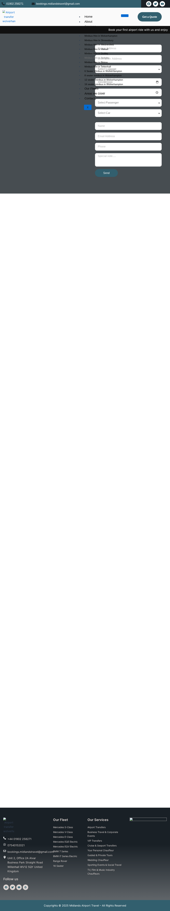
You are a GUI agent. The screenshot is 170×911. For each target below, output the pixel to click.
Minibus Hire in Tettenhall (98, 66)
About (88, 21)
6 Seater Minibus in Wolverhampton (103, 71)
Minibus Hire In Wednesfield (99, 44)
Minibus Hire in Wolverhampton (101, 35)
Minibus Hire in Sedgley (97, 57)
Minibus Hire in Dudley (96, 53)
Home (88, 16)
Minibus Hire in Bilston (96, 62)
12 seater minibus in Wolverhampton (104, 79)
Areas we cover (95, 93)
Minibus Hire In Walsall (96, 49)
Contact (90, 98)
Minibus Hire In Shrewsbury (99, 40)
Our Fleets (91, 88)
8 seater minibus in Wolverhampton (103, 75)
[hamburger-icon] (124, 15)
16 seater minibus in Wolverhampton (104, 84)
